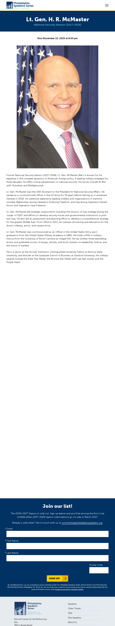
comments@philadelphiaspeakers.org (82, 522)
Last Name (12, 552)
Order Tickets (74, 608)
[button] (107, 5)
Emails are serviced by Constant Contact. (69, 589)
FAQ (70, 613)
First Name (12, 540)
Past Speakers (74, 617)
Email (9, 528)
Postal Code (96, 564)
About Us (72, 622)
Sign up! (54, 578)
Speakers (72, 604)
